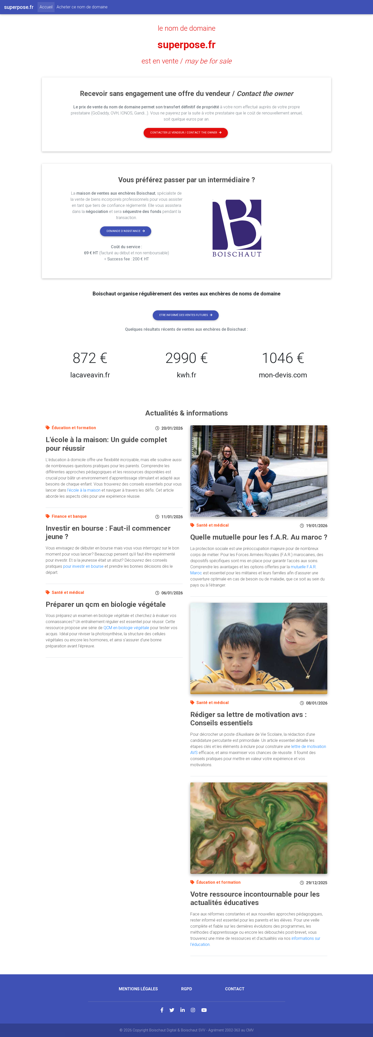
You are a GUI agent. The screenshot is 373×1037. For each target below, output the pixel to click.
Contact (235, 988)
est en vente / (186, 61)
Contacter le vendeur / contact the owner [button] (183, 132)
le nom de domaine (186, 28)
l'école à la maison (83, 490)
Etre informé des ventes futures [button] (183, 315)
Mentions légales (138, 988)
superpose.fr (187, 45)
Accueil (47, 6)
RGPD (186, 988)
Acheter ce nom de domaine (82, 7)
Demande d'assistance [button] (123, 231)
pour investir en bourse (83, 566)
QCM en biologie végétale (126, 627)
